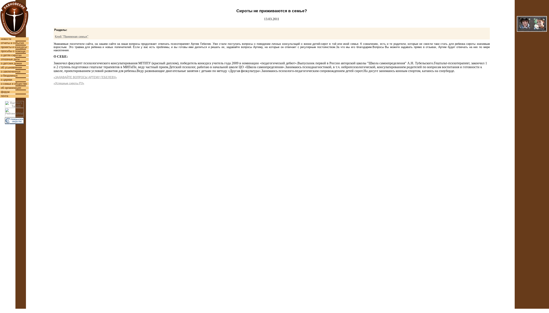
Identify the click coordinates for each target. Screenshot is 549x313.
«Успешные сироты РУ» (69, 83)
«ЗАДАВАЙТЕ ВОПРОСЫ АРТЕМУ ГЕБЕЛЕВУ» (85, 77)
